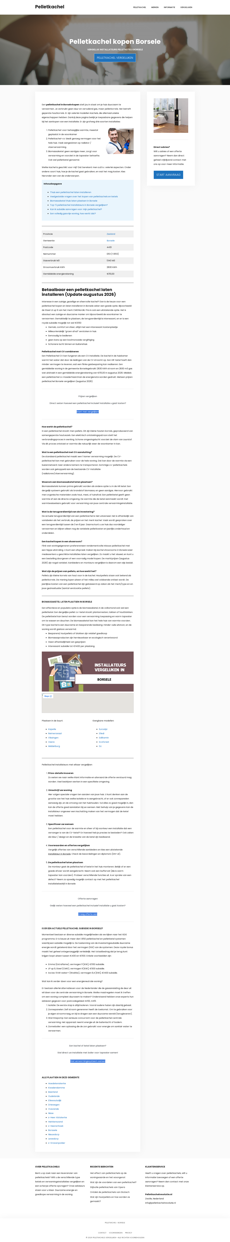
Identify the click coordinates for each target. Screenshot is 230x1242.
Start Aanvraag (168, 175)
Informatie (169, 7)
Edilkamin (104, 737)
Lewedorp (53, 1138)
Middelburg (54, 746)
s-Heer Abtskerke (57, 1117)
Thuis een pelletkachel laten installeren (70, 192)
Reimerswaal (55, 733)
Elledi (101, 733)
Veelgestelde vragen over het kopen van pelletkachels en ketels (84, 196)
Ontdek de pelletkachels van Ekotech (110, 1192)
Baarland (53, 1091)
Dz (100, 746)
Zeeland (111, 234)
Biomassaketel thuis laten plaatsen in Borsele (73, 200)
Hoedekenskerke (57, 1083)
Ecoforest (104, 741)
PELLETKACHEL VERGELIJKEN (115, 58)
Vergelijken (186, 7)
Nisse (51, 1113)
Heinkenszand (55, 1121)
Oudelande (54, 1096)
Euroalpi (103, 729)
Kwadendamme (56, 1087)
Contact (102, 1233)
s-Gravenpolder (56, 1142)
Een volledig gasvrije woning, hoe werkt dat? (73, 213)
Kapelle (52, 729)
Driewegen (53, 1104)
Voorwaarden (115, 1233)
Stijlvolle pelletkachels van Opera (107, 1187)
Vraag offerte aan (87, 914)
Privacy (128, 1233)
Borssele (52, 1130)
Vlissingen (53, 737)
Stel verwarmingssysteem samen (87, 1061)
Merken (155, 7)
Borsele (111, 240)
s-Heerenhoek (55, 1125)
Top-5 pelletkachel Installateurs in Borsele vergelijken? (79, 205)
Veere (51, 741)
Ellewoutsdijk (54, 1100)
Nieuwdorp (53, 1134)
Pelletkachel (49, 6)
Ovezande (53, 1108)
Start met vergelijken (88, 411)
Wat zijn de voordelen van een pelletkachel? (113, 1182)
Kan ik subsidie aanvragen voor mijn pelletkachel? (76, 209)
